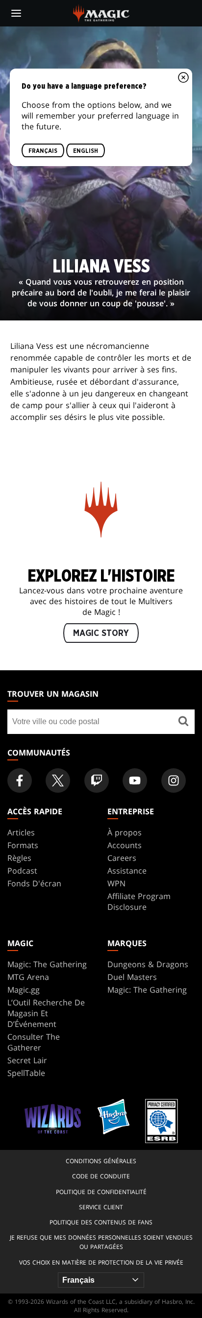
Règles (19, 858)
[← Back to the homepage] (101, 12)
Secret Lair (27, 1060)
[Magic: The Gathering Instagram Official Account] (173, 780)
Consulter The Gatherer (33, 1042)
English (85, 150)
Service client (101, 1207)
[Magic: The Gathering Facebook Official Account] (19, 780)
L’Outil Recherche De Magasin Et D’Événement (46, 1013)
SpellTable (26, 1073)
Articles (21, 832)
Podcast (22, 870)
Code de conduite (101, 1176)
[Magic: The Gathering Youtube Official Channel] (135, 780)
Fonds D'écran (34, 883)
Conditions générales (101, 1161)
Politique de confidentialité (101, 1192)
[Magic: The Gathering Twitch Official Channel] (96, 780)
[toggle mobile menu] (16, 13)
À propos (124, 832)
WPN (116, 883)
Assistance (127, 870)
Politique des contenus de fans (101, 1222)
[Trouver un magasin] (184, 721)
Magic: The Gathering (47, 964)
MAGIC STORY (101, 633)
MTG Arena (28, 977)
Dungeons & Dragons (147, 964)
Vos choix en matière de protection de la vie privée (101, 1262)
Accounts (124, 845)
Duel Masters (132, 977)
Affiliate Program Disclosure (139, 901)
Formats (22, 845)
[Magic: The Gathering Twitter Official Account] (58, 780)
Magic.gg (23, 989)
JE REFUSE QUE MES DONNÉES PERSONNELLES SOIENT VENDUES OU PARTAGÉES (101, 1242)
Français (42, 150)
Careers (121, 858)
